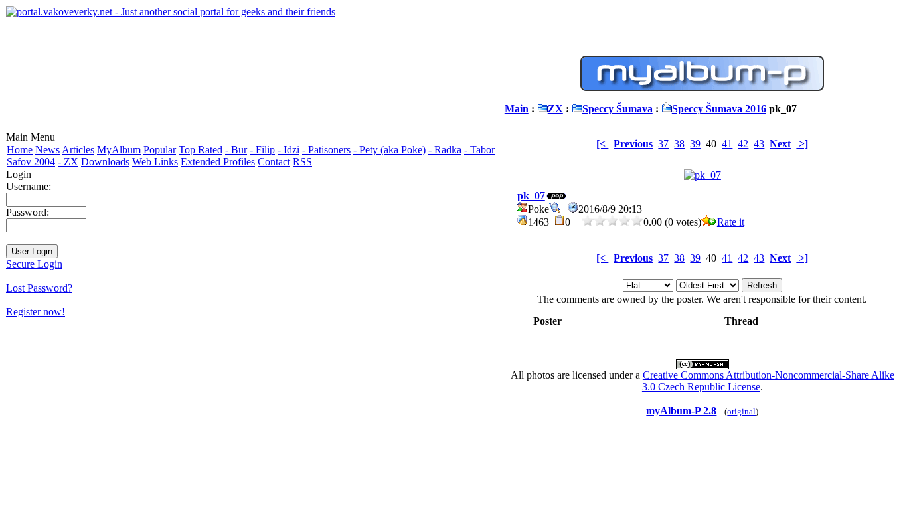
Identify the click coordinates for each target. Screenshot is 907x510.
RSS (302, 161)
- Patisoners (326, 149)
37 (663, 143)
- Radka (444, 149)
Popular (159, 149)
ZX (555, 108)
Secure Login (34, 264)
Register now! (35, 311)
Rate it (730, 222)
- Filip (262, 149)
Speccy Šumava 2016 (719, 108)
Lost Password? (39, 288)
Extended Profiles (218, 161)
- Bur (236, 149)
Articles (78, 149)
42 (743, 143)
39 (695, 143)
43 (759, 143)
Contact (274, 161)
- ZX (68, 161)
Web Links (155, 161)
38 (679, 143)
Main (517, 108)
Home (20, 149)
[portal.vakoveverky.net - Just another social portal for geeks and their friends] (170, 11)
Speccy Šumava (617, 108)
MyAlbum (119, 149)
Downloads (105, 161)
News (47, 149)
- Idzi (288, 149)
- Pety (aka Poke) (389, 149)
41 (727, 143)
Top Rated (200, 149)
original (741, 411)
